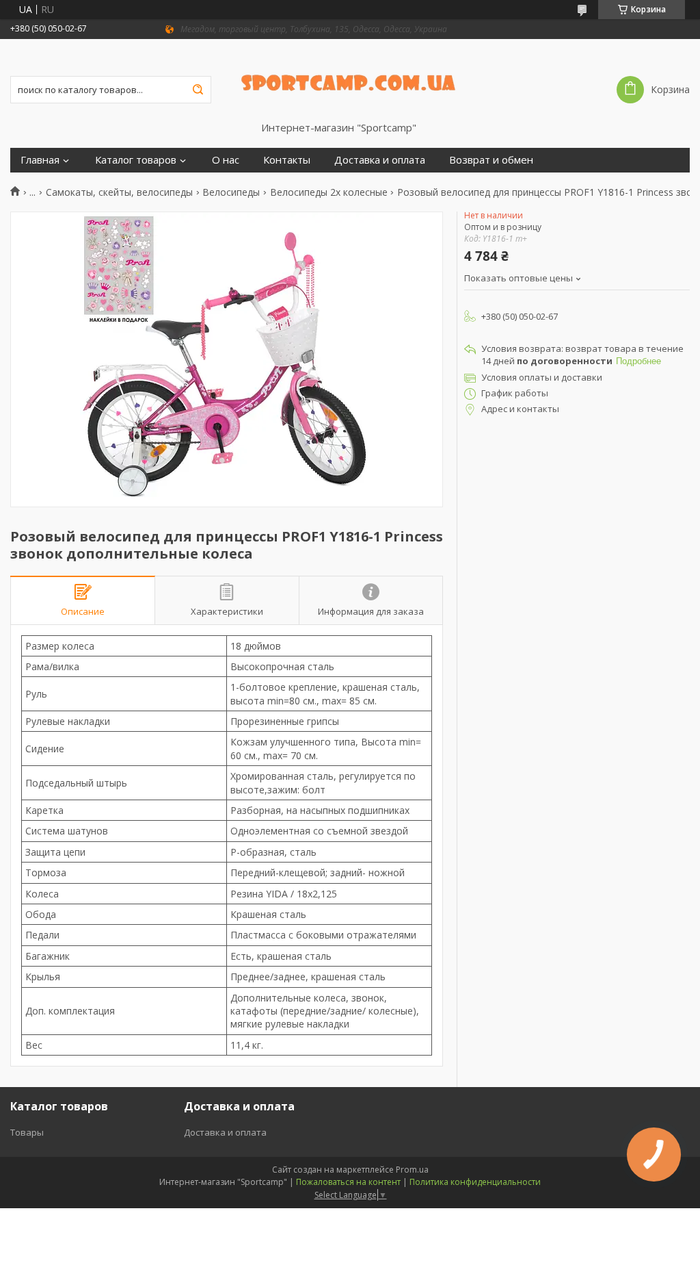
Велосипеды (231, 192)
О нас (225, 160)
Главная (40, 160)
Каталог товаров (135, 160)
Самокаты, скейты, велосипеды (119, 192)
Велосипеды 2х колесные (329, 192)
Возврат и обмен (491, 160)
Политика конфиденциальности (475, 1182)
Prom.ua (412, 1169)
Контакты (286, 160)
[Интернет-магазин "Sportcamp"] (349, 80)
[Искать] (197, 89)
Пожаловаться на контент (348, 1182)
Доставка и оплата (379, 160)
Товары (27, 1132)
